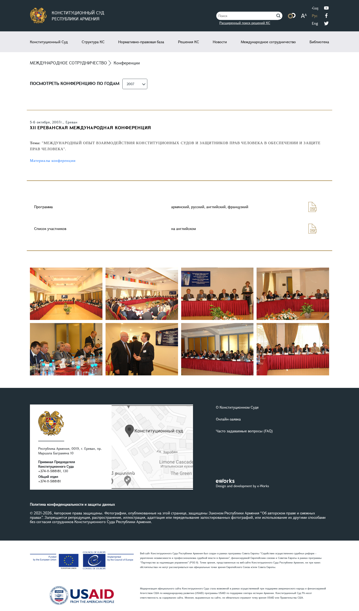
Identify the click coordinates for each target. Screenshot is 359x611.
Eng (315, 23)
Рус (314, 15)
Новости (220, 42)
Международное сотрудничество (268, 42)
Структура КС (93, 42)
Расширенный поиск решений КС (244, 23)
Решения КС (188, 42)
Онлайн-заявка (228, 419)
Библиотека (319, 42)
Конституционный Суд (49, 42)
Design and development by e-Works (242, 486)
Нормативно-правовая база (141, 42)
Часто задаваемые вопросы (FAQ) (244, 430)
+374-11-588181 (49, 471)
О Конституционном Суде (237, 407)
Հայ (315, 7)
